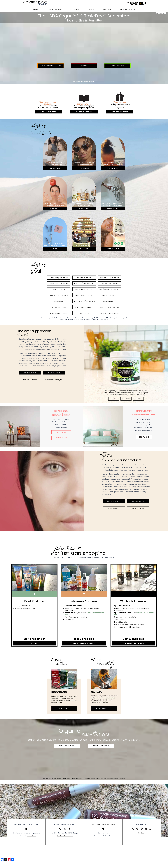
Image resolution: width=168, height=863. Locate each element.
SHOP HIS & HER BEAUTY (114, 501)
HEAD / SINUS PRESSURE (84, 295)
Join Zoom (142, 833)
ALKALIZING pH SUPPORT (58, 277)
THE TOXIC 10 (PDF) (138, 508)
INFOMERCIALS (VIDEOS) (30, 380)
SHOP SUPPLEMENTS (30, 372)
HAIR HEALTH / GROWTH (59, 295)
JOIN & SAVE (128, 2)
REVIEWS (91, 10)
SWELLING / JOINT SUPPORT (109, 307)
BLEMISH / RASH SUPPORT (109, 277)
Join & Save (31, 836)
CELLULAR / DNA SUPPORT (84, 283)
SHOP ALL (36, 10)
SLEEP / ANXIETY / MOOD (84, 307)
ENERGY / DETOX (59, 289)
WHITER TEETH (84, 313)
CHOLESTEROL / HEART (109, 283)
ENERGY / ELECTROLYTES (84, 289)
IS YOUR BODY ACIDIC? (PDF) (53, 380)
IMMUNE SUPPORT (58, 301)
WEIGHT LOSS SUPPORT (58, 313)
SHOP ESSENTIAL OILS (67, 746)
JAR (114, 398)
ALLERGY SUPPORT (84, 277)
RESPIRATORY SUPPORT (58, 307)
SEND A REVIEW (61, 438)
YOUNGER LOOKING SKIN (109, 313)
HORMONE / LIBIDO (109, 295)
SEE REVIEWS (61, 432)
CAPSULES (126, 398)
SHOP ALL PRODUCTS (54, 372)
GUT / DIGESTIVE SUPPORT (109, 289)
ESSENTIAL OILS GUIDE (100, 746)
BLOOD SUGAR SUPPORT (59, 283)
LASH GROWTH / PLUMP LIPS (84, 301)
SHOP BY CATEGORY (55, 10)
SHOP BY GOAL (75, 10)
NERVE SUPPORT (109, 301)
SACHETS (138, 398)
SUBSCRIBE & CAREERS (127, 10)
